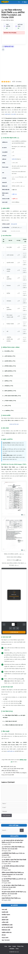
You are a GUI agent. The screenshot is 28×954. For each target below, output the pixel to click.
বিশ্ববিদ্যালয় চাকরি (6, 930)
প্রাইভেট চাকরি (5, 920)
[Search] (22, 830)
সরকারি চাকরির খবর (10, 751)
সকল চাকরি (13, 114)
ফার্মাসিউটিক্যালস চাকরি (7, 925)
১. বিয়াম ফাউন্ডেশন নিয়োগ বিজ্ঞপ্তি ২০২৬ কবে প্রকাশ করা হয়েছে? (14, 716)
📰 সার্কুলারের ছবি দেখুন (8, 46)
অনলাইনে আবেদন (6, 914)
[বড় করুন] (14, 628)
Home (5, 946)
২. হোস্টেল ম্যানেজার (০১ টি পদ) (9, 356)
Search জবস (5, 937)
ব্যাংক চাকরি (4, 917)
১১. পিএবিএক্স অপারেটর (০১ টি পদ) (10, 400)
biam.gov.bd (14, 224)
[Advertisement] (14, 66)
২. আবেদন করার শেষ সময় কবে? (10, 721)
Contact (14, 946)
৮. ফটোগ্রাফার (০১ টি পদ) (8, 385)
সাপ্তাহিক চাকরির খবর (6, 932)
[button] (19, 2)
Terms (17, 948)
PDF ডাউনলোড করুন (14, 632)
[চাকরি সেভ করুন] (3, 49)
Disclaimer (12, 948)
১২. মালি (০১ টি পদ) (7, 405)
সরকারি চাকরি (7, 114)
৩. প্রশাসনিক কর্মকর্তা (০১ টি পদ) (9, 361)
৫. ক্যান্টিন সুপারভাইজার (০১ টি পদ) (10, 371)
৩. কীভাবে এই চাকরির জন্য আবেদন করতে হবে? (13, 725)
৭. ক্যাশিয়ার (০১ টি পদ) (8, 380)
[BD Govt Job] (5, 2)
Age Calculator (6, 940)
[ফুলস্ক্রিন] (17, 628)
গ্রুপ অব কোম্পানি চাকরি (7, 927)
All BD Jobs (13, 766)
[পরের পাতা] (24, 624)
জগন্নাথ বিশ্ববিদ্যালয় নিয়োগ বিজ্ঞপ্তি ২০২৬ (11, 898)
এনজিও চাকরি (5, 922)
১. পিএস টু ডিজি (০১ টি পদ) (8, 351)
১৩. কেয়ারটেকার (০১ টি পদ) (8, 410)
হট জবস (4, 935)
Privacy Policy (20, 946)
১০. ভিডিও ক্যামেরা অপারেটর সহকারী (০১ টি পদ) (12, 395)
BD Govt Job (16, 952)
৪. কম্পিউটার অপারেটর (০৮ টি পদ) (10, 366)
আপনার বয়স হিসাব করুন (14, 424)
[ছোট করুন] (10, 628)
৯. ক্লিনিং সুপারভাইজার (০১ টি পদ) (10, 390)
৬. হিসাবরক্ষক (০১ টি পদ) (8, 375)
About (9, 946)
